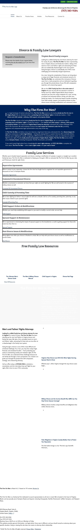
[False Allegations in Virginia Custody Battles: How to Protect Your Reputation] (61, 410)
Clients (63, 1)
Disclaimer (38, 529)
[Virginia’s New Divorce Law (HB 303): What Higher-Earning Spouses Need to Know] (61, 328)
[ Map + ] (11, 513)
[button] (66, 16)
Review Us (36, 488)
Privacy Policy (30, 529)
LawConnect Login (72, 1)
